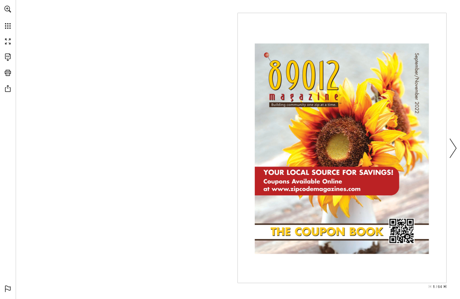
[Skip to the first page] (430, 286)
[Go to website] (311, 201)
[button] (8, 9)
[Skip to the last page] (445, 286)
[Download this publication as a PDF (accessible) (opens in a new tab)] (8, 57)
